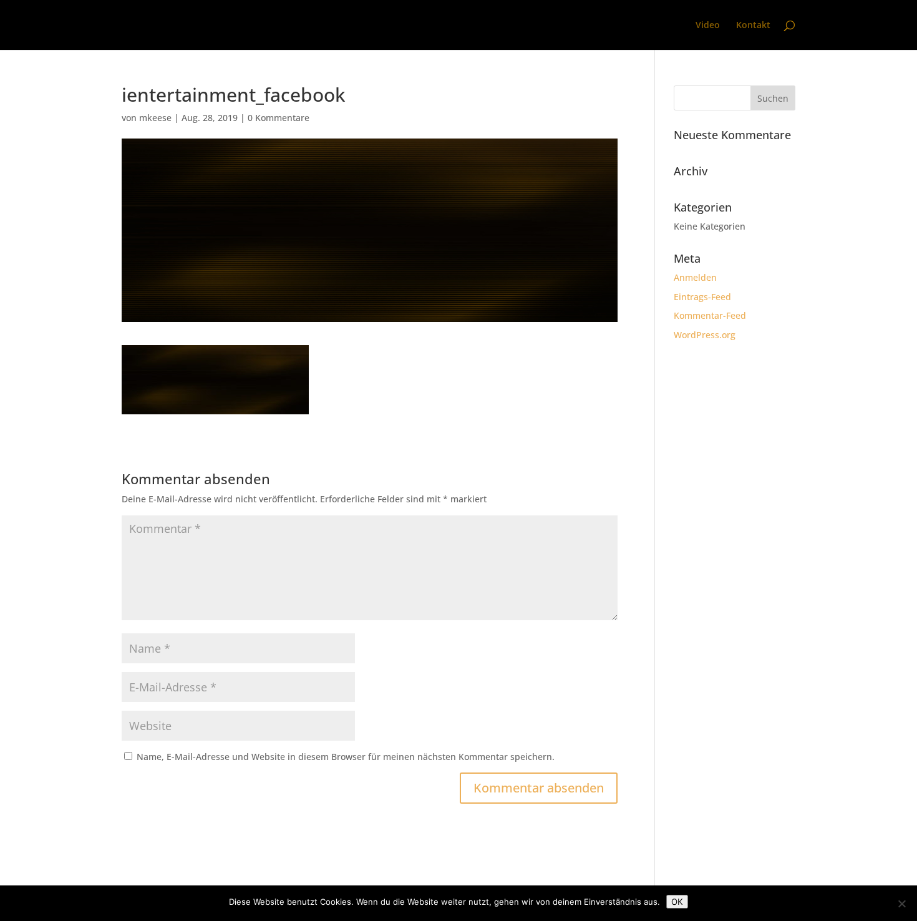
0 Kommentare (278, 118)
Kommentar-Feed (710, 315)
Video (708, 26)
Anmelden (695, 277)
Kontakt (753, 26)
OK (677, 902)
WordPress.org (704, 335)
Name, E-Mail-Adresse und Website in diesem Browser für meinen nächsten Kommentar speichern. (346, 757)
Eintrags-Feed (702, 297)
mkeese (155, 118)
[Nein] (901, 903)
